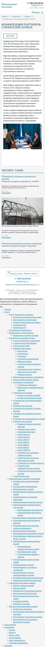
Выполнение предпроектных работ (27, 317)
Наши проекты (10, 625)
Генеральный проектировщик (25, 487)
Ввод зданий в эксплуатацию (25, 320)
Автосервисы (22, 354)
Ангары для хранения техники (29, 398)
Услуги (7, 312)
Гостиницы (21, 356)
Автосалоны (22, 351)
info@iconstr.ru (37, 5)
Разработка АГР (19, 328)
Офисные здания (24, 361)
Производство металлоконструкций (23, 606)
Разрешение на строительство (21, 333)
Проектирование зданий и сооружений (24, 479)
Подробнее (6, 193)
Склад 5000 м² (23, 447)
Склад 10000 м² (23, 450)
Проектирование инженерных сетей (27, 518)
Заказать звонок (30, 273)
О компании (9, 627)
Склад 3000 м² (23, 445)
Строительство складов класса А (30, 463)
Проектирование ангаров (23, 489)
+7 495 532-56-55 (35, 3)
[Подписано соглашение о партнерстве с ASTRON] (22, 177)
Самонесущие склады (26, 429)
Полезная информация (18, 643)
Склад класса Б (23, 434)
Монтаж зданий (19, 588)
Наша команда (15, 638)
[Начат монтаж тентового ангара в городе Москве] (22, 211)
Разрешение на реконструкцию (25, 335)
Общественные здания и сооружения (28, 377)
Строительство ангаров (22, 393)
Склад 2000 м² (23, 442)
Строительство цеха (21, 476)
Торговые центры (24, 375)
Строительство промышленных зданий (29, 419)
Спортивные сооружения (23, 382)
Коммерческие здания (22, 348)
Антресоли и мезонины (22, 609)
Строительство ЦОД (21, 346)
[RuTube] (36, 12)
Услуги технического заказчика (21, 315)
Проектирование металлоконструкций (28, 533)
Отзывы (12, 630)
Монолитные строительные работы (27, 591)
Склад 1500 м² (23, 440)
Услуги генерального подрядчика (26, 341)
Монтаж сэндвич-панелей (23, 586)
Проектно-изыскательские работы (27, 322)
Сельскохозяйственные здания (25, 380)
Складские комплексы (26, 432)
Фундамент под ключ (21, 604)
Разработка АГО (19, 325)
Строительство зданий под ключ (22, 338)
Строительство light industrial (24, 343)
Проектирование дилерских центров (28, 502)
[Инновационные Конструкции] (12, 5)
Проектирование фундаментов (30, 510)
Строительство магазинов (28, 359)
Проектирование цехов (26, 552)
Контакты (8, 646)
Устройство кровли (20, 601)
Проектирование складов (23, 565)
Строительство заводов (22, 406)
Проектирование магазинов (24, 531)
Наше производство (17, 640)
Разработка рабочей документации (27, 580)
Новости (12, 633)
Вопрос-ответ (14, 635)
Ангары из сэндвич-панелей (28, 395)
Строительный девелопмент (20, 330)
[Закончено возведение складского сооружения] (22, 243)
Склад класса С (23, 437)
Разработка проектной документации (28, 578)
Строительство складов (22, 421)
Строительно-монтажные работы (22, 583)
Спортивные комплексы (27, 385)
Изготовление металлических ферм (27, 617)
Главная (7, 309)
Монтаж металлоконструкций (25, 593)
